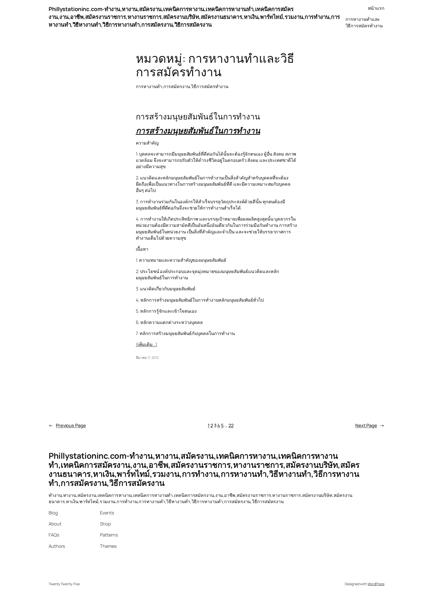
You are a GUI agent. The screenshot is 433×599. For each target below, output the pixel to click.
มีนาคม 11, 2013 (147, 357)
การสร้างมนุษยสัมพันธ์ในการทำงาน (198, 116)
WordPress (376, 583)
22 (231, 425)
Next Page (369, 425)
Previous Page (67, 425)
